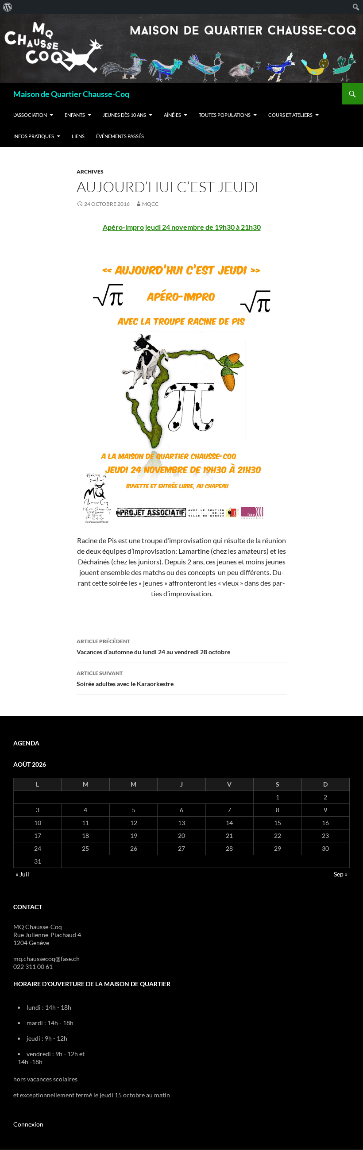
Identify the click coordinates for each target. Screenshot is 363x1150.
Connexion (28, 1124)
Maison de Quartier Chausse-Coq (71, 94)
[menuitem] (7, 7)
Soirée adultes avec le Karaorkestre (125, 678)
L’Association (30, 115)
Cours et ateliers (290, 115)
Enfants (75, 115)
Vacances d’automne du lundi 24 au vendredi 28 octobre (153, 647)
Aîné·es (172, 115)
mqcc (150, 204)
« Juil (22, 874)
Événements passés (120, 136)
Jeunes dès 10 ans (124, 115)
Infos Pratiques (33, 136)
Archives (90, 171)
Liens (78, 136)
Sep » (341, 874)
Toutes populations (225, 115)
